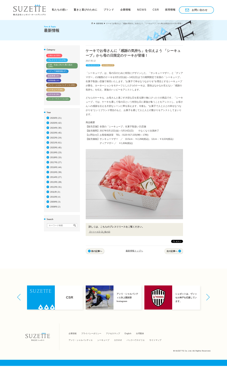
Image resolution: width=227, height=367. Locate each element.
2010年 (56, 197)
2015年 (56, 172)
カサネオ (54, 94)
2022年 (56, 137)
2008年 (56, 206)
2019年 (56, 152)
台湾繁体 (140, 333)
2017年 (56, 162)
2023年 (56, 132)
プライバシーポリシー (91, 333)
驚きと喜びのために (82, 10)
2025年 (56, 123)
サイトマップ (155, 340)
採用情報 (156, 10)
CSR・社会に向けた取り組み (59, 66)
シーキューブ (56, 90)
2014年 (56, 177)
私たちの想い (58, 10)
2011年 (55, 192)
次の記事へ (172, 251)
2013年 (56, 182)
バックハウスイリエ (59, 99)
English (128, 333)
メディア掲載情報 (58, 71)
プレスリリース (57, 60)
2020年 (56, 147)
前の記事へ (96, 251)
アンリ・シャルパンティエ (62, 85)
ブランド (102, 10)
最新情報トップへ (134, 251)
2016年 (56, 167)
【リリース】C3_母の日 (99, 232)
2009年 (56, 202)
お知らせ (54, 55)
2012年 (56, 187)
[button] (19, 297)
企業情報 (117, 10)
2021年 (56, 142)
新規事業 (54, 76)
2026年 (56, 118)
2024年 (56, 128)
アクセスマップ (113, 333)
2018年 (56, 157)
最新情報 (99, 23)
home (92, 23)
